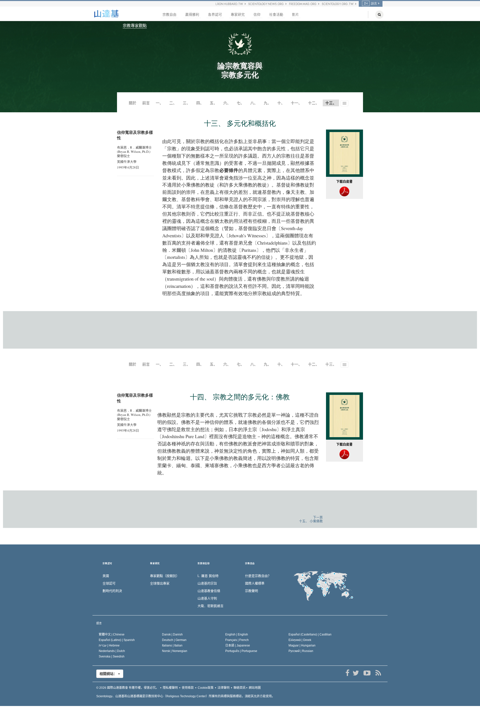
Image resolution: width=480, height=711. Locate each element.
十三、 (330, 364)
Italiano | (172, 645)
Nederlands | (112, 651)
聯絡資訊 (240, 687)
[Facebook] (347, 672)
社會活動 (276, 15)
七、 (240, 103)
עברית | (109, 645)
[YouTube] (366, 672)
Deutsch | (174, 640)
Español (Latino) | (117, 640)
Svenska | (111, 656)
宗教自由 (169, 15)
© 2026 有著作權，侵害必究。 (127, 687)
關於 (132, 103)
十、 (281, 103)
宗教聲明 (251, 591)
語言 (99, 623)
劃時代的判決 (112, 591)
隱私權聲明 (170, 687)
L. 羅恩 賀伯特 (208, 576)
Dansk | (172, 634)
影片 (295, 15)
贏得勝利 (192, 15)
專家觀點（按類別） (164, 576)
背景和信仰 (204, 563)
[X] (355, 672)
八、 (254, 103)
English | (236, 634)
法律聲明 (224, 687)
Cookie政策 (206, 687)
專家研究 (238, 15)
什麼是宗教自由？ (258, 576)
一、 (159, 103)
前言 (146, 103)
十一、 (296, 103)
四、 (200, 103)
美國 (105, 576)
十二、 (313, 103)
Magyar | (302, 645)
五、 (213, 103)
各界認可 (215, 15)
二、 (173, 103)
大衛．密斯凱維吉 (211, 606)
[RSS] (378, 672)
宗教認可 (107, 563)
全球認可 (109, 583)
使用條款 (188, 687)
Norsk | (174, 651)
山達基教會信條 (209, 591)
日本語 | (237, 645)
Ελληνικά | (299, 640)
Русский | (300, 651)
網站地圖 (255, 687)
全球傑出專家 (160, 583)
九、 (267, 103)
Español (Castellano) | (310, 634)
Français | (237, 640)
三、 (186, 103)
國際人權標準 (254, 583)
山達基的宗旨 (207, 583)
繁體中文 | (111, 634)
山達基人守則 (207, 598)
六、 (227, 103)
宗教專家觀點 (135, 26)
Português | (241, 651)
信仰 (257, 15)
